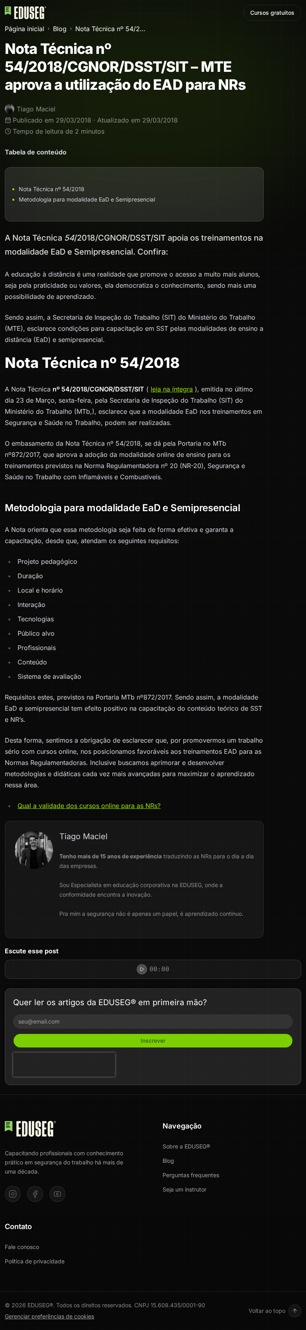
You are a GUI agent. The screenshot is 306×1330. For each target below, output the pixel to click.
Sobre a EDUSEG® (186, 1146)
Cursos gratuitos (272, 12)
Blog (60, 29)
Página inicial (24, 29)
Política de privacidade (35, 1261)
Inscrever (153, 1040)
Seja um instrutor (184, 1189)
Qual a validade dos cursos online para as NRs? (89, 806)
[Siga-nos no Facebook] (35, 1194)
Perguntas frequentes (191, 1175)
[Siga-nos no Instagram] (13, 1194)
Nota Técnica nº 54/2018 (51, 189)
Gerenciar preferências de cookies (49, 1316)
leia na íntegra (172, 389)
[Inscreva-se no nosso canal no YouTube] (57, 1194)
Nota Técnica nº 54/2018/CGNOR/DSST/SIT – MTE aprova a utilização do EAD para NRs (110, 29)
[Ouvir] (142, 969)
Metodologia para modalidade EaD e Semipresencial (87, 199)
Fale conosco (22, 1246)
